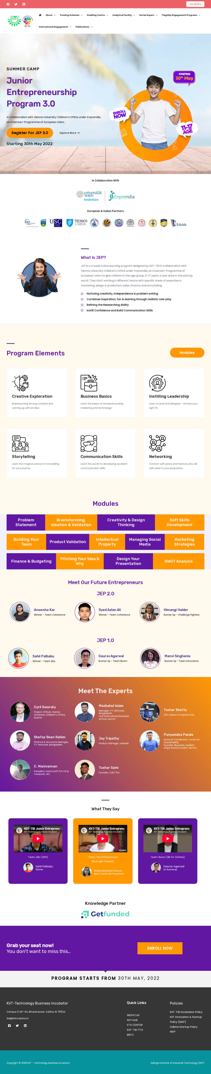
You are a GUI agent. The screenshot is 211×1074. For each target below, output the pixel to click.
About (49, 15)
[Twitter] (16, 4)
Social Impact (146, 15)
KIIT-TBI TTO (135, 1030)
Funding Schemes (69, 15)
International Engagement (53, 27)
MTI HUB (132, 1020)
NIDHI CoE (133, 1015)
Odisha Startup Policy (183, 1027)
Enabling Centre (96, 15)
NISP (172, 1032)
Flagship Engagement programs (179, 15)
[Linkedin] (23, 4)
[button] (195, 4)
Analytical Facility (122, 15)
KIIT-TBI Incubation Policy (186, 1012)
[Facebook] (8, 4)
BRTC (130, 1035)
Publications (82, 27)
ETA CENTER (135, 1025)
